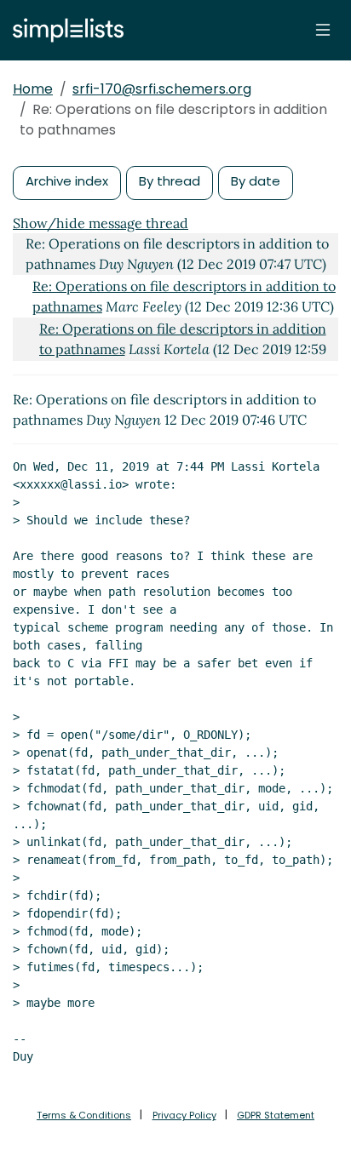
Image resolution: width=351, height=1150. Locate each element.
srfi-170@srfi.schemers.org (161, 89)
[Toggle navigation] (323, 29)
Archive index (67, 181)
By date (255, 181)
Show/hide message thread (100, 223)
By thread (169, 181)
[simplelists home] (64, 30)
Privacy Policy (184, 1115)
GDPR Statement (275, 1115)
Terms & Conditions (84, 1115)
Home (33, 89)
